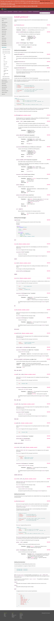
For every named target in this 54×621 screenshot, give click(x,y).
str (22, 367)
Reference (25, 11)
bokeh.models (4, 41)
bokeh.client (4, 24)
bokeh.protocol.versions (6, 78)
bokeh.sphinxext (4, 87)
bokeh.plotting (4, 45)
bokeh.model (4, 39)
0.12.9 (5, 11)
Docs (48, 9)
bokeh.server (4, 83)
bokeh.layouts (4, 38)
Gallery (44, 9)
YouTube (21, 618)
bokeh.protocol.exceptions (6, 49)
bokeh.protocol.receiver (6, 76)
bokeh (3, 20)
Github (51, 9)
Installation (10, 11)
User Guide (15, 11)
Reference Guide (4, 18)
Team (4, 615)
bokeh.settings (4, 85)
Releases (30, 11)
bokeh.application (4, 22)
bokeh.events (4, 34)
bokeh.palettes (4, 43)
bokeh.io (3, 36)
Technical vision (14, 615)
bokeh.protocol (4, 47)
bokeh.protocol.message (6, 51)
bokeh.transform (4, 92)
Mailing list (21, 615)
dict (27, 182)
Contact (5, 616)
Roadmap (13, 616)
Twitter (21, 617)
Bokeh (5, 9)
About (41, 9)
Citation (13, 617)
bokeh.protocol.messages (6, 52)
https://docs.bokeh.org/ (45, 1)
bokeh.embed (4, 32)
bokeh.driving (4, 31)
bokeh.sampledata (5, 81)
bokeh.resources (4, 80)
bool (27, 214)
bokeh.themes (4, 88)
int (27, 192)
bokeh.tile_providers (5, 90)
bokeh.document (4, 29)
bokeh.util (3, 94)
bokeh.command (4, 25)
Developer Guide (36, 11)
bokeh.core (3, 27)
